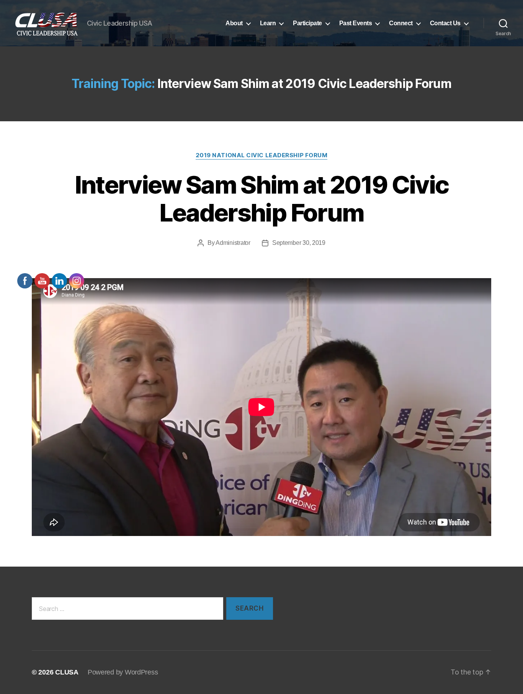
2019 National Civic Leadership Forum (262, 155)
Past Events (355, 23)
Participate (307, 23)
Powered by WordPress (123, 672)
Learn (268, 23)
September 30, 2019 (298, 242)
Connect (401, 23)
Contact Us (445, 23)
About (234, 23)
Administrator (233, 242)
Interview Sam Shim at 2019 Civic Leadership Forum (262, 198)
